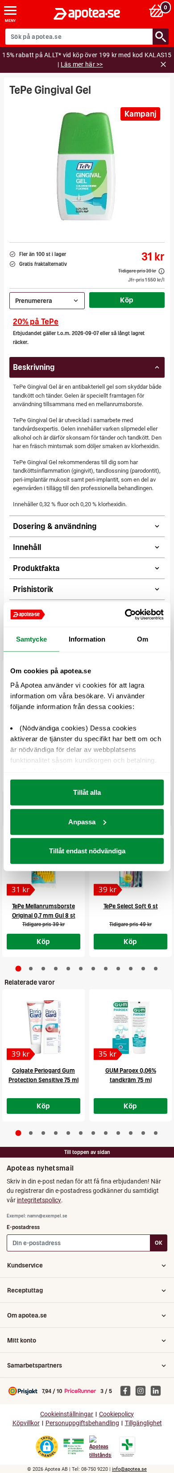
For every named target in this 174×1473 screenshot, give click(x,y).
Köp (126, 299)
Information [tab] (87, 639)
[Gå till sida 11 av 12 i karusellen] (143, 968)
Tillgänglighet (143, 1423)
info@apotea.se (129, 1469)
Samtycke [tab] (31, 639)
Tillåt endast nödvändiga (87, 851)
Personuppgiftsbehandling (82, 1423)
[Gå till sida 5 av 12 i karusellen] (68, 968)
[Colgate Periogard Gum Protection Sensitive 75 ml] (43, 1027)
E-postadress (23, 1227)
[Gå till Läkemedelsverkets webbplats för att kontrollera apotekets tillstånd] (73, 1446)
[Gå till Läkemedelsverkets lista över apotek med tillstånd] (127, 1446)
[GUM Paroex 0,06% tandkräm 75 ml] (130, 1027)
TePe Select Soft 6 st (131, 906)
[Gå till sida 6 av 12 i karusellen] (80, 968)
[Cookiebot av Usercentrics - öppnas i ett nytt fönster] (125, 614)
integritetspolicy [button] (39, 1200)
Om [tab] (142, 639)
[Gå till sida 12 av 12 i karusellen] (155, 968)
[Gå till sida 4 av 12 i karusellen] (55, 968)
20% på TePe (35, 321)
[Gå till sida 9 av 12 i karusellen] (118, 968)
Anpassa (81, 821)
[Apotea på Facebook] (127, 1390)
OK (158, 1242)
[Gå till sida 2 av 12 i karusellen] (30, 968)
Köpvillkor (26, 1423)
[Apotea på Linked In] (158, 1390)
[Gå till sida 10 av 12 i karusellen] (130, 968)
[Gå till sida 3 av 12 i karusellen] (43, 968)
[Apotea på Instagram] (142, 1390)
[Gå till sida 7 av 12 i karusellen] (93, 968)
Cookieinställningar (66, 1414)
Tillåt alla (87, 792)
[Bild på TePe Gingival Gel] (87, 166)
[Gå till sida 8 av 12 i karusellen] (105, 968)
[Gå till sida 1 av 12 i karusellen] (18, 968)
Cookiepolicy (116, 1414)
